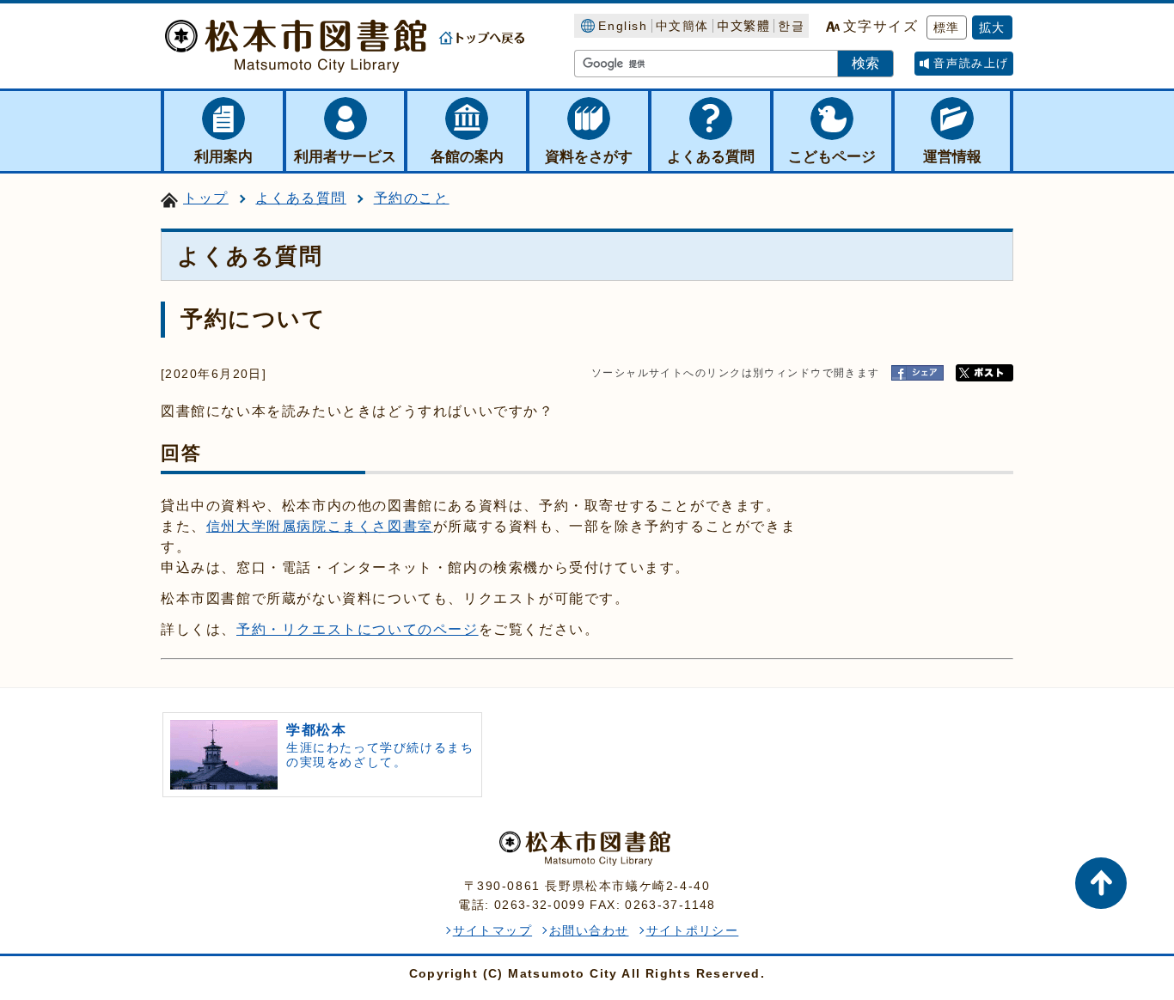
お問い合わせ (588, 930)
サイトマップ (492, 930)
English (622, 26)
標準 (946, 27)
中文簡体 (682, 26)
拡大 (992, 27)
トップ (206, 198)
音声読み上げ (971, 63)
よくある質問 (300, 198)
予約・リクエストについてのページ (357, 629)
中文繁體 (743, 26)
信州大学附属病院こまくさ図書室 (319, 526)
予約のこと (411, 198)
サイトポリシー (692, 930)
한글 (791, 26)
